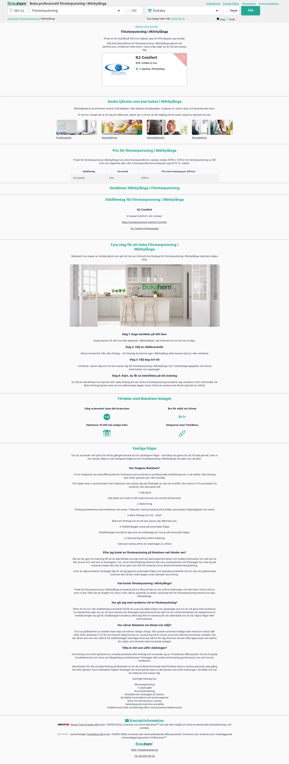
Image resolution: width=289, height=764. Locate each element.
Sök (250, 10)
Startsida (13, 19)
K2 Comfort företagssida (144, 229)
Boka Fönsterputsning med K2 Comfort (144, 222)
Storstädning (199, 138)
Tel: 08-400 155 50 (144, 756)
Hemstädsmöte (155, 138)
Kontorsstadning (268, 4)
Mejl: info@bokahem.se (144, 750)
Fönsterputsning (30, 19)
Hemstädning (109, 138)
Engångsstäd (63, 138)
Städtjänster (213, 4)
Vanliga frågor (231, 4)
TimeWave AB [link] (95, 734)
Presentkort (249, 4)
